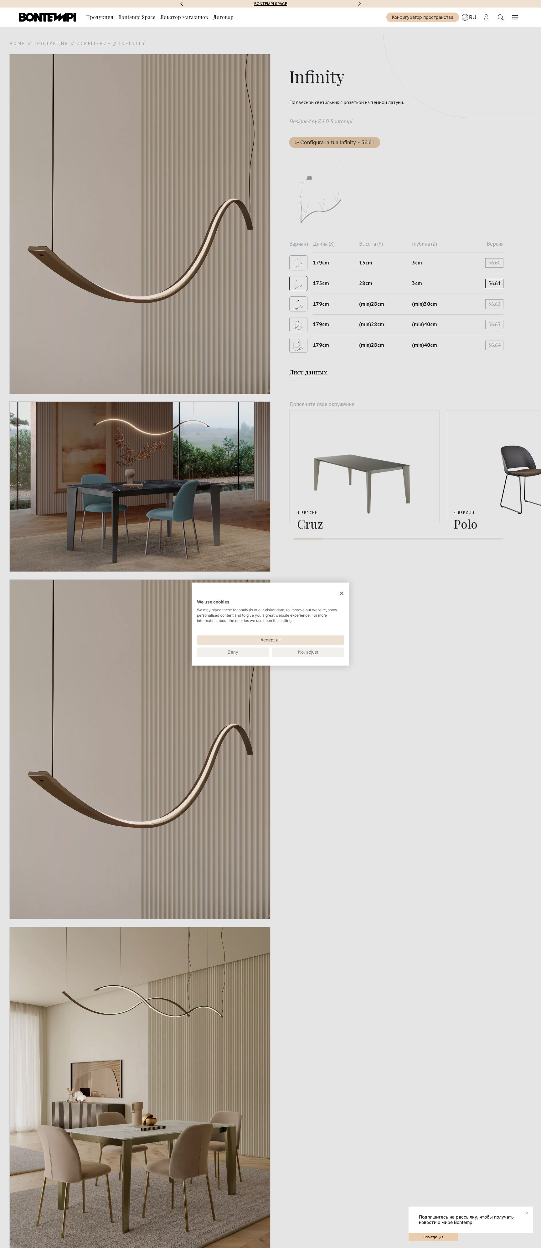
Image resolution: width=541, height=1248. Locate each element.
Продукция (99, 17)
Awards (271, 4)
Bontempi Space (136, 17)
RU (472, 17)
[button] (182, 4)
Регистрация (433, 1237)
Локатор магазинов (184, 17)
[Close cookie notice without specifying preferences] (341, 593)
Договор (223, 17)
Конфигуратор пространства (422, 17)
